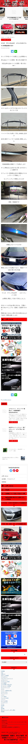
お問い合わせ (5, 476)
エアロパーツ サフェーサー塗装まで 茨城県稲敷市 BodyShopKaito (17, 410)
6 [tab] (15, 22)
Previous (1, 13)
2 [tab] (9, 22)
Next (26, 13)
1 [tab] (8, 22)
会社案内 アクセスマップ (8, 479)
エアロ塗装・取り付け (6, 399)
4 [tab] (12, 22)
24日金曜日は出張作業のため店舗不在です (11, 727)
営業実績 (4, 482)
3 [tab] (11, 22)
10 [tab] (20, 22)
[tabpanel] (14, 14)
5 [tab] (13, 22)
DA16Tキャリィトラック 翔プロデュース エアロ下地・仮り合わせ (17, 429)
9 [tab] (19, 22)
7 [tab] (16, 22)
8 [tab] (17, 22)
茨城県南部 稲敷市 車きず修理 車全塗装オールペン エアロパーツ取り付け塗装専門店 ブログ (14, 738)
